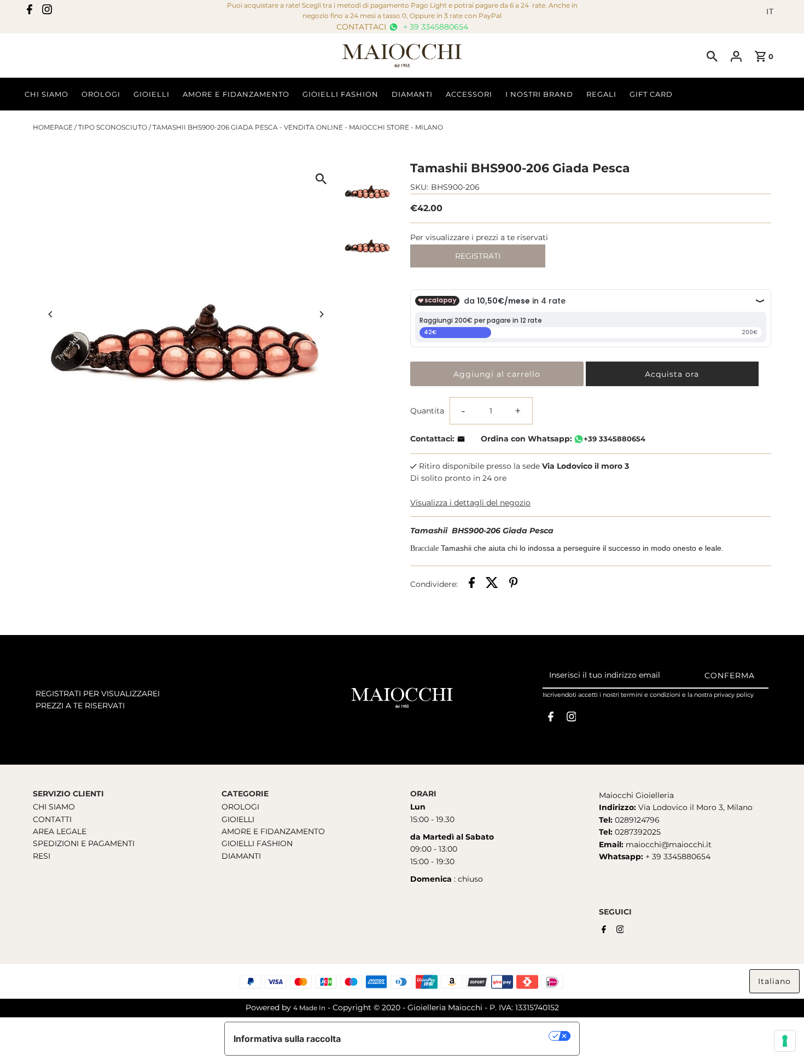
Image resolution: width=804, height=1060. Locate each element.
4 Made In (309, 1008)
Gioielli (151, 94)
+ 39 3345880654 (434, 27)
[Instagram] (47, 11)
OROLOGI (240, 807)
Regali (601, 94)
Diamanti (412, 94)
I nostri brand (539, 94)
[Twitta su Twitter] (492, 584)
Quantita (427, 411)
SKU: (419, 187)
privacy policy (734, 694)
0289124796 (636, 820)
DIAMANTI (241, 856)
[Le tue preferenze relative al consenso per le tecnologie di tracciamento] (784, 1040)
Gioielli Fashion (340, 94)
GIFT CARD (651, 94)
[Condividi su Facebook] (472, 584)
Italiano (774, 981)
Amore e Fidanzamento (236, 94)
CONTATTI (52, 819)
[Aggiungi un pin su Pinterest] (513, 584)
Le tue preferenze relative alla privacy (450, 1035)
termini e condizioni (650, 694)
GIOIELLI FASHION (257, 843)
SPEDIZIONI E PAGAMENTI (84, 843)
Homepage (53, 127)
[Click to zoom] (321, 178)
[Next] (321, 314)
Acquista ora (672, 374)
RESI (41, 856)
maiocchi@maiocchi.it (669, 844)
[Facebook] (29, 11)
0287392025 (637, 832)
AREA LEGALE (59, 831)
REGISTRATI (477, 256)
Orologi (100, 94)
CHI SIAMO (54, 807)
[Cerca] (712, 55)
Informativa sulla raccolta (287, 1038)
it (770, 11)
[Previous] (50, 314)
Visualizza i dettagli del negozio (470, 503)
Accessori (469, 94)
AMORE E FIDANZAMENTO (273, 831)
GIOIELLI (238, 819)
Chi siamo (46, 94)
